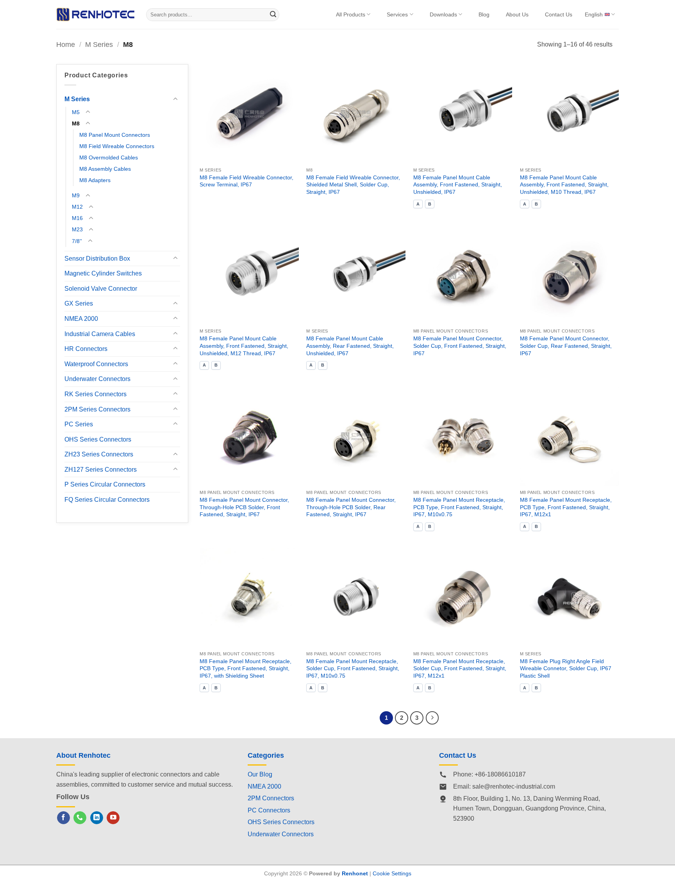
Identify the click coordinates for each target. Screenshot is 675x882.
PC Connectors (269, 810)
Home (65, 44)
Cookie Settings (392, 873)
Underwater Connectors (97, 379)
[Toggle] (175, 99)
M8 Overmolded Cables (108, 157)
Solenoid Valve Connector (100, 288)
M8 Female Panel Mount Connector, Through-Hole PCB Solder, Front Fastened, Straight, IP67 (244, 507)
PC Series (78, 424)
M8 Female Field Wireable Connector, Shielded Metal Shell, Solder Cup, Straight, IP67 (353, 184)
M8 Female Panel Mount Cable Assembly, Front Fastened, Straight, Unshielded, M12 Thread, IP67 (244, 345)
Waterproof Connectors (96, 363)
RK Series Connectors (95, 394)
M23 (77, 229)
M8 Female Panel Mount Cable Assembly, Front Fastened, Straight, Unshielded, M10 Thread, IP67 (564, 184)
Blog (484, 14)
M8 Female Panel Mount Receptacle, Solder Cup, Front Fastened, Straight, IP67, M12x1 (459, 668)
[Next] (432, 718)
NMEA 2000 (81, 318)
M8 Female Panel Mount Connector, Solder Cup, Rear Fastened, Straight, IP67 (566, 345)
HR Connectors (85, 348)
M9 (76, 195)
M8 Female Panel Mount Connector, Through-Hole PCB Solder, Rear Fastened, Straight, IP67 (351, 507)
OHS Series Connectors (97, 439)
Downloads (443, 14)
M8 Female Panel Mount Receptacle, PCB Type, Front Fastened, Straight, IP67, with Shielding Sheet (245, 668)
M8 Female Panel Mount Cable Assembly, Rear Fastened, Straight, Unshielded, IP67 (350, 345)
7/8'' (77, 241)
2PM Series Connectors (97, 409)
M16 (77, 218)
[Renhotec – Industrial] (95, 14)
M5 (76, 112)
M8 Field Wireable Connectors (116, 146)
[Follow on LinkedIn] (96, 818)
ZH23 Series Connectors (98, 454)
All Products (350, 14)
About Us (517, 14)
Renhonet (355, 873)
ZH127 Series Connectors (100, 469)
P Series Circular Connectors (104, 484)
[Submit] (273, 14)
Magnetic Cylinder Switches (103, 273)
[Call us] (79, 818)
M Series (99, 44)
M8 (76, 123)
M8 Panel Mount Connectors (114, 135)
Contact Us (558, 14)
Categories (266, 755)
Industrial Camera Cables (99, 333)
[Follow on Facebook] (63, 818)
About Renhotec (83, 755)
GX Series (78, 303)
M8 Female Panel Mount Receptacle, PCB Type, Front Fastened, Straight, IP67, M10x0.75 (459, 507)
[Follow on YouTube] (113, 818)
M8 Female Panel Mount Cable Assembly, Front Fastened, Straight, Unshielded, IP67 (457, 184)
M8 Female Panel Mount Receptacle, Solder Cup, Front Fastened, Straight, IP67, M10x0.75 (352, 668)
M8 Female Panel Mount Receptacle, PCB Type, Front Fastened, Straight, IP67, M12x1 (566, 507)
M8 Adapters (95, 180)
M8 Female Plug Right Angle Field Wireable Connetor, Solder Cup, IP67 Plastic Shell (565, 668)
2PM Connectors (271, 798)
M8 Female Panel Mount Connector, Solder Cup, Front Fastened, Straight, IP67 (459, 345)
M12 (77, 207)
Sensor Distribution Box (97, 258)
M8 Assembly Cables (105, 169)
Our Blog (260, 774)
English (594, 14)
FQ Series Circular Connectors (107, 499)
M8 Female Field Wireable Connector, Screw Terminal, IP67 (246, 181)
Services (397, 14)
